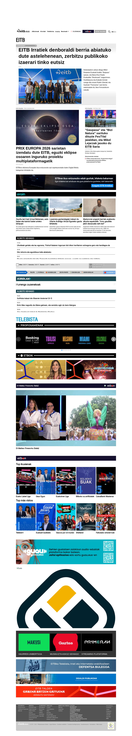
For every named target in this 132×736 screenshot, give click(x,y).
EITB (20, 40)
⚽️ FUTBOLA (40, 272)
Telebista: (21, 705)
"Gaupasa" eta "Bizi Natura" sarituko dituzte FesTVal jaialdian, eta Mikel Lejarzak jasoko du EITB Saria (99, 138)
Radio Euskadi (32, 709)
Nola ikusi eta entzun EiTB (78, 719)
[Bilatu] (109, 31)
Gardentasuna (85, 724)
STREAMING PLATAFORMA (94, 654)
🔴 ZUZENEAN (108, 272)
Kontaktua (92, 724)
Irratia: (31, 705)
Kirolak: (49, 705)
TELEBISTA (27, 319)
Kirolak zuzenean (51, 719)
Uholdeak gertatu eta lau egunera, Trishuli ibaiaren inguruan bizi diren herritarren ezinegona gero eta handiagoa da (63, 245)
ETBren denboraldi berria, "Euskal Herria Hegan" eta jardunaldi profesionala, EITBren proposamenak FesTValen (100, 160)
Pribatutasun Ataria (43, 724)
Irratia (57, 31)
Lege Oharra (52, 724)
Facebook (108, 707)
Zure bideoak (96, 267)
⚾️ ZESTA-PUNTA (63, 272)
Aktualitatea (42, 707)
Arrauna (49, 712)
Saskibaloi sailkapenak (52, 717)
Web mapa (99, 724)
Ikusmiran (41, 714)
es (115, 32)
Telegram (108, 713)
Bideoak (20, 710)
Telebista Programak (23, 709)
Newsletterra (109, 705)
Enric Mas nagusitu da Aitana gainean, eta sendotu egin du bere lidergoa (46, 305)
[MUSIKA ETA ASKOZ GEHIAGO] (65, 642)
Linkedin (108, 714)
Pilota (48, 710)
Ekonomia (41, 709)
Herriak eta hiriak (76, 716)
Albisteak (35, 31)
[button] (61, 350)
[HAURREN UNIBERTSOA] (34, 642)
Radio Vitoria (32, 710)
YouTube (108, 716)
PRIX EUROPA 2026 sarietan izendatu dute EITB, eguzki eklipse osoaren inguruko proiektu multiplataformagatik (46, 154)
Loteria (72, 712)
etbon (28, 355)
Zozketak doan (75, 710)
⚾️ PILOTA (31, 272)
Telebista (50, 31)
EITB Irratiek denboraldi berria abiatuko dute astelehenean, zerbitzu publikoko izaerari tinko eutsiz (65, 56)
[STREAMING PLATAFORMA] (96, 642)
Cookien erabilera (62, 724)
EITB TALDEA (100, 31)
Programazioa (21, 707)
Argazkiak (61, 709)
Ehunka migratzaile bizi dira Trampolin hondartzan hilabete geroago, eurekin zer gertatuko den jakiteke (58, 259)
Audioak (60, 710)
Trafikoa (73, 708)
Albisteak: (42, 705)
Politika (41, 710)
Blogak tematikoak (76, 717)
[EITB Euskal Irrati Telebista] (23, 30)
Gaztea (31, 712)
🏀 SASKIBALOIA (51, 272)
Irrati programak (33, 717)
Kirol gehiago (50, 714)
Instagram (108, 711)
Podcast (31, 719)
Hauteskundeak (75, 709)
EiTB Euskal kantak (34, 716)
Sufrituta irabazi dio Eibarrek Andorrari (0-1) (34, 298)
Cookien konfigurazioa (74, 724)
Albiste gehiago (25, 238)
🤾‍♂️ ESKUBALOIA (75, 272)
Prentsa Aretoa (75, 720)
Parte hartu (74, 713)
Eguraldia (41, 716)
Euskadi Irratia (32, 707)
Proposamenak (32, 325)
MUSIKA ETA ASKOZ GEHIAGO (64, 654)
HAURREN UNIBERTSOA (30, 654)
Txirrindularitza (50, 709)
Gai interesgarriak (76, 715)
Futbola (48, 707)
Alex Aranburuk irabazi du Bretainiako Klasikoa (35, 312)
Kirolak (43, 31)
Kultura (41, 712)
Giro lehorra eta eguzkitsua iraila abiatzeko (34, 252)
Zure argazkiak (98, 264)
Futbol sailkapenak (51, 716)
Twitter (108, 709)
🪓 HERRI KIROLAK (87, 272)
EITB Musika (32, 714)
